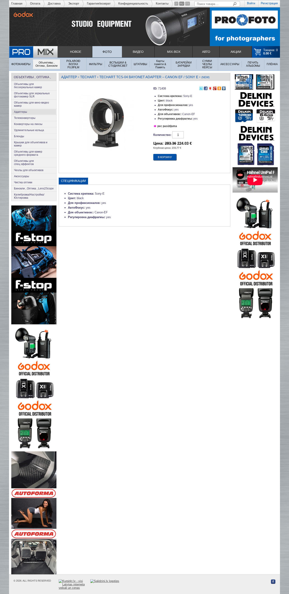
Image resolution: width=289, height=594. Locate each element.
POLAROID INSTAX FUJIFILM (73, 64)
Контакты (162, 3)
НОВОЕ (75, 52)
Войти (251, 3)
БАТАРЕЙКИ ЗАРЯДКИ (184, 64)
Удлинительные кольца (29, 130)
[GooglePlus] (215, 88)
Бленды (19, 136)
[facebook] (205, 88)
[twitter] (201, 88)
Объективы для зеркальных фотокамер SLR (32, 95)
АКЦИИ (236, 52)
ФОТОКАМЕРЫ (20, 64)
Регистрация (269, 3)
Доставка (54, 3)
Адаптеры (20, 111)
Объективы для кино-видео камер (31, 104)
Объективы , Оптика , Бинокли (46, 64)
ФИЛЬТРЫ (95, 64)
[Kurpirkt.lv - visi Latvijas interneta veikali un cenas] (74, 584)
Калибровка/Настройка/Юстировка (29, 196)
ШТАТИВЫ (140, 64)
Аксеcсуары (21, 176)
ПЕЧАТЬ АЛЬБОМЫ (253, 64)
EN (187, 3)
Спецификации (73, 181)
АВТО (206, 52)
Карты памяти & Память (160, 64)
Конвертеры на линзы (28, 124)
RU (182, 3)
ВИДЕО (138, 52)
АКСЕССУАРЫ (229, 64)
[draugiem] (210, 88)
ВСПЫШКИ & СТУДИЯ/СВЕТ (117, 64)
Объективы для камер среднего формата (28, 153)
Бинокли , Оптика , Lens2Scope (34, 188)
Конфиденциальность (133, 3)
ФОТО (107, 52)
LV (176, 3)
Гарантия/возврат (99, 3)
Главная (16, 3)
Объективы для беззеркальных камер (28, 85)
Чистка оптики (23, 182)
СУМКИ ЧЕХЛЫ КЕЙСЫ (207, 64)
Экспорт (73, 3)
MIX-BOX (173, 52)
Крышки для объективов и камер (30, 144)
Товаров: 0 (270, 51)
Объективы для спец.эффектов (24, 162)
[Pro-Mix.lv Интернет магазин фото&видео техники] (33, 52)
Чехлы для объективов (28, 170)
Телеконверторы (24, 118)
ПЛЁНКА (272, 64)
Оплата (35, 3)
